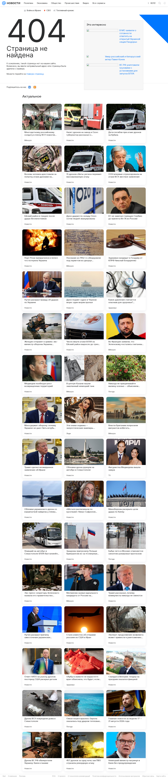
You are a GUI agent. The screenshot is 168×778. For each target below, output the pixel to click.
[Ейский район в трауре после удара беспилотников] (42, 207)
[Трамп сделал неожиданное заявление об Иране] (42, 458)
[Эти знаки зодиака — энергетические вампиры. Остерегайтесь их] (84, 416)
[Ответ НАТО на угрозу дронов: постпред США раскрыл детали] (42, 667)
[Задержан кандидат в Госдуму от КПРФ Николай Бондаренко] (126, 249)
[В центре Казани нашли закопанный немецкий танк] (84, 374)
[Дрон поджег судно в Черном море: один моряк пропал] (84, 291)
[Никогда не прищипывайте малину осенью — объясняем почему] (126, 374)
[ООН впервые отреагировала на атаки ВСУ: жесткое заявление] (126, 165)
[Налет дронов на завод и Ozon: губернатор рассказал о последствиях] (84, 123)
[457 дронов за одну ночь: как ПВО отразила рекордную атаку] (84, 751)
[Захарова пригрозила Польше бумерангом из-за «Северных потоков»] (84, 542)
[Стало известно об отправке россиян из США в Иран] (84, 626)
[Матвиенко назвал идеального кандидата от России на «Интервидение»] (84, 584)
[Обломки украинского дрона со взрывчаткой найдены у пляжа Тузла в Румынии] (42, 500)
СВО (48, 10)
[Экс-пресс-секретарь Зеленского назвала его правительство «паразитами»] (42, 584)
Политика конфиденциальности (104, 776)
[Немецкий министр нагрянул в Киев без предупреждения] (126, 751)
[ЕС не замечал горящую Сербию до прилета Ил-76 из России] (126, 207)
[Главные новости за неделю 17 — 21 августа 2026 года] (126, 709)
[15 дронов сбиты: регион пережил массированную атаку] (84, 165)
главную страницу (35, 74)
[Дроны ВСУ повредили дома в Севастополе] (42, 709)
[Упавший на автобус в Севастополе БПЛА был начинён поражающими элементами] (42, 542)
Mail (4, 776)
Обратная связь (148, 776)
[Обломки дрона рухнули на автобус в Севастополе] (84, 458)
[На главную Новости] (13, 3)
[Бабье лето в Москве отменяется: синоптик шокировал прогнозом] (126, 542)
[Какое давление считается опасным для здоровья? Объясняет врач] (126, 291)
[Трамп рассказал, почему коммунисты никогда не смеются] (126, 584)
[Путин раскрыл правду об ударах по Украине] (42, 291)
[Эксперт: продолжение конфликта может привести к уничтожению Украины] (126, 626)
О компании (12, 776)
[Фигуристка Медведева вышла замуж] (126, 458)
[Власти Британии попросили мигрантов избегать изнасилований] (126, 416)
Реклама (22, 776)
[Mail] (4, 3)
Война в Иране (34, 10)
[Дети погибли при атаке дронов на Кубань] (126, 123)
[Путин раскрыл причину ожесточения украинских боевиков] (42, 626)
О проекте (61, 776)
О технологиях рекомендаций (79, 776)
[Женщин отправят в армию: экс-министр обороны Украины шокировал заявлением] (42, 332)
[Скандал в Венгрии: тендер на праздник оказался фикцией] (126, 667)
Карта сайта (161, 776)
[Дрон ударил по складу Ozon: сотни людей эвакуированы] (84, 207)
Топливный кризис (65, 10)
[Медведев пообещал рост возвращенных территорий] (42, 374)
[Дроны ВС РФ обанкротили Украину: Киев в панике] (42, 751)
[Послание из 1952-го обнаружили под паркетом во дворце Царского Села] (84, 249)
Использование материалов (129, 776)
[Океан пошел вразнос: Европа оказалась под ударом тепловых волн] (84, 709)
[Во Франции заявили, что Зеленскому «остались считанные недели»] (126, 332)
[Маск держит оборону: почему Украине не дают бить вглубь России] (42, 416)
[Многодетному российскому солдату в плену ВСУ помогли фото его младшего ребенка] (42, 123)
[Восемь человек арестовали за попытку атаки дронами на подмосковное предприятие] (42, 165)
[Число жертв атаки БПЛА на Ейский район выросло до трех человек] (84, 332)
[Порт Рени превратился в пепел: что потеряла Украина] (42, 249)
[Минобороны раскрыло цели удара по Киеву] (126, 500)
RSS (54, 776)
